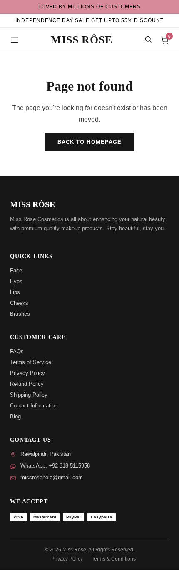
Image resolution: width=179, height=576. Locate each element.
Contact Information (33, 405)
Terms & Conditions (114, 559)
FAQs (17, 351)
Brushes (20, 314)
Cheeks (19, 303)
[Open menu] (14, 40)
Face (16, 270)
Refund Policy (27, 384)
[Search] (148, 39)
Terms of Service (30, 362)
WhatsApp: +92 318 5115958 (55, 466)
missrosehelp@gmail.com (51, 477)
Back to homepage (89, 142)
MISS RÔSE (81, 40)
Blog (15, 416)
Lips (15, 292)
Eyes (16, 281)
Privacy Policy (27, 373)
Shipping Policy (28, 395)
